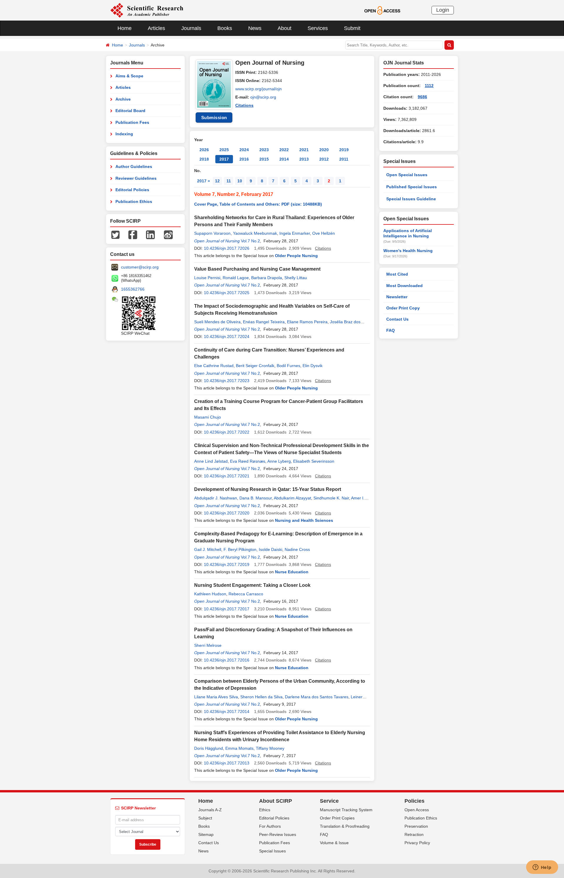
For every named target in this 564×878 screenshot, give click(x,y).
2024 (244, 149)
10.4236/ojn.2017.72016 (226, 660)
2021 (304, 149)
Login (442, 10)
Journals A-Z (210, 809)
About (284, 28)
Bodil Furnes (288, 365)
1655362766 (133, 289)
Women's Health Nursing (408, 250)
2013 (304, 159)
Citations (244, 105)
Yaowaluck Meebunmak (255, 233)
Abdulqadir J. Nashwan (215, 498)
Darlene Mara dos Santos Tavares (316, 696)
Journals (191, 28)
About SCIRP (275, 801)
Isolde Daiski (270, 549)
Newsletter (396, 296)
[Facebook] (132, 234)
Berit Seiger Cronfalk (255, 365)
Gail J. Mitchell (207, 549)
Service (329, 801)
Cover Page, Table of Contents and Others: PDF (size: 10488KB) (258, 204)
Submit (352, 28)
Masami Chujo (207, 417)
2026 (204, 149)
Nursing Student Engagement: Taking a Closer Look (252, 585)
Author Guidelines (133, 166)
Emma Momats (239, 748)
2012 (324, 159)
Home (125, 28)
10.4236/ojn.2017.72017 (226, 609)
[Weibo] (168, 234)
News (254, 28)
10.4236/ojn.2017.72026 (226, 248)
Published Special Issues (411, 186)
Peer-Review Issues (277, 834)
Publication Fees (132, 122)
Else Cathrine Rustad (214, 365)
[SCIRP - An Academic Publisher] (146, 10)
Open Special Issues (406, 174)
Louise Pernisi (207, 277)
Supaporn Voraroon (212, 233)
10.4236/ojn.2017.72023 (226, 380)
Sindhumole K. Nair (331, 498)
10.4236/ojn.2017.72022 (226, 432)
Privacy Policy (417, 842)
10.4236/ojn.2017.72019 (226, 564)
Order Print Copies (337, 818)
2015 (264, 159)
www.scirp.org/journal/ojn (258, 88)
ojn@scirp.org (263, 97)
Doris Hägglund (208, 748)
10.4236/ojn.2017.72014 (226, 711)
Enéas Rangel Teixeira (264, 321)
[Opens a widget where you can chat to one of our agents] (542, 867)
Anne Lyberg (279, 461)
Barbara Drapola (266, 277)
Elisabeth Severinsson (313, 461)
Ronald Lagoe (236, 277)
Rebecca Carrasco (246, 594)
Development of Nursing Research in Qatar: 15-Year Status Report (267, 489)
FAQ (390, 330)
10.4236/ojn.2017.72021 (226, 476)
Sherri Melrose (207, 645)
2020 (324, 149)
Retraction (414, 834)
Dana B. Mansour (255, 498)
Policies (414, 801)
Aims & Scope (129, 76)
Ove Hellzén (323, 233)
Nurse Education (291, 571)
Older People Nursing (296, 255)
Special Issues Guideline (411, 198)
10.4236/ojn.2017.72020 (226, 513)
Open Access (416, 809)
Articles (156, 28)
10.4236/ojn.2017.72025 (226, 292)
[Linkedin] (150, 234)
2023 (264, 149)
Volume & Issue (334, 842)
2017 (224, 159)
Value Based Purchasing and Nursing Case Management (257, 268)
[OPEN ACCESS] (382, 10)
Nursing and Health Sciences (304, 520)
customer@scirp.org (140, 267)
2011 (343, 159)
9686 (422, 96)
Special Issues (272, 851)
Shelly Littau (295, 277)
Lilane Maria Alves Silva (216, 696)
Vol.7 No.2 (250, 241)
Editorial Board (130, 110)
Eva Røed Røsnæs (247, 461)
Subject (205, 818)
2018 (204, 159)
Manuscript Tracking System (346, 809)
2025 (224, 149)
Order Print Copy (403, 308)
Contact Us (397, 319)
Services (318, 28)
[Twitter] (115, 234)
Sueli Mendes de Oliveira (217, 321)
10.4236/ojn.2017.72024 (226, 336)
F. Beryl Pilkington (240, 549)
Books (224, 28)
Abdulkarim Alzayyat (292, 498)
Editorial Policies (132, 189)
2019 (344, 149)
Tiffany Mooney (270, 748)
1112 (429, 85)
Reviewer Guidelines (136, 178)
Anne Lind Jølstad (211, 461)
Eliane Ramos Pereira (307, 321)
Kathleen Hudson (210, 594)
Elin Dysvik (313, 365)
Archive (123, 99)
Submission (214, 117)
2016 (244, 159)
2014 (284, 159)
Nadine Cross (297, 549)
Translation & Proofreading (345, 826)
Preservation (416, 826)
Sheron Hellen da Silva (261, 696)
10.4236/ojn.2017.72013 (226, 763)
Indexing (124, 133)
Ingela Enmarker (294, 233)
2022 (284, 149)
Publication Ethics (133, 201)
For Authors (270, 826)
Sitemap (206, 834)
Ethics (264, 809)
